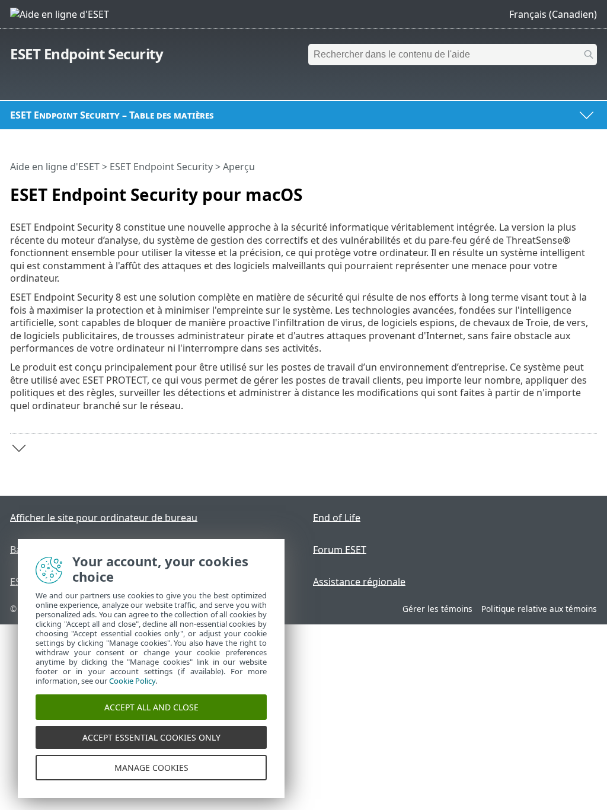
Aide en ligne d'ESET (55, 166)
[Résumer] (590, 189)
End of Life (336, 517)
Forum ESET (339, 549)
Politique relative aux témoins (539, 608)
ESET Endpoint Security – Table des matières (112, 115)
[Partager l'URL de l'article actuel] (554, 189)
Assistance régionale (359, 581)
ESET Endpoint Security (86, 53)
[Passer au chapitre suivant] (19, 448)
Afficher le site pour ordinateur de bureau (103, 517)
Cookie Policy (132, 680)
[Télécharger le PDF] (572, 189)
